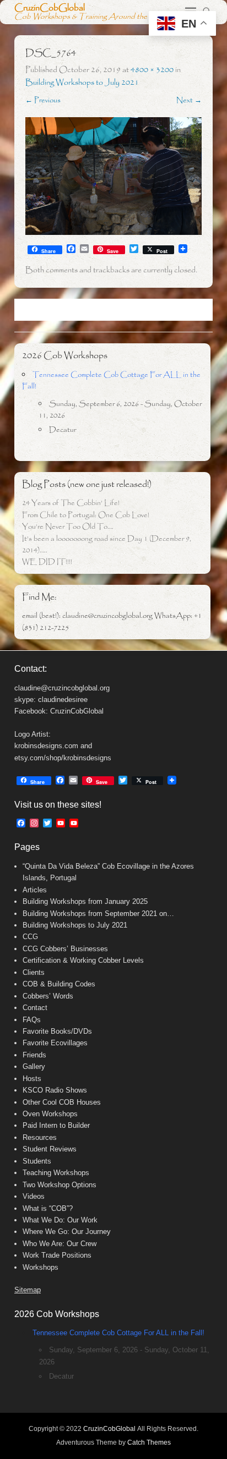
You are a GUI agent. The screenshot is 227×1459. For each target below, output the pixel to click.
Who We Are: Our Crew (59, 1243)
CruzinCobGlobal (49, 8)
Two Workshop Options (59, 1185)
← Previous (43, 100)
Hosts (32, 1078)
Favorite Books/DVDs (57, 1031)
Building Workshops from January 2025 (85, 901)
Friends (34, 1055)
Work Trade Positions (57, 1255)
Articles (35, 890)
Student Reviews (50, 1149)
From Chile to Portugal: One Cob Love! (85, 515)
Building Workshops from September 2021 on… (98, 913)
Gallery (34, 1066)
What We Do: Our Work (60, 1220)
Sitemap (27, 1290)
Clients (34, 972)
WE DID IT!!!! (47, 562)
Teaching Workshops (56, 1173)
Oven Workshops (50, 1114)
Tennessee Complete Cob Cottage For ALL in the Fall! (118, 1333)
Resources (40, 1137)
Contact (35, 1007)
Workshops (40, 1267)
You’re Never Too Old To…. (68, 527)
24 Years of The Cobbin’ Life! (71, 503)
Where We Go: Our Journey (67, 1231)
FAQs (32, 1020)
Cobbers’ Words (48, 996)
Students (37, 1161)
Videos (34, 1196)
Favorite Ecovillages (55, 1043)
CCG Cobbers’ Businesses (65, 949)
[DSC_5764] (113, 175)
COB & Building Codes (59, 984)
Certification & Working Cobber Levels (83, 960)
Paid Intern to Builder (56, 1125)
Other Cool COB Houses (62, 1102)
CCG (30, 937)
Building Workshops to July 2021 (82, 82)
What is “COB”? (48, 1208)
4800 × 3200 (152, 70)
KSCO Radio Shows (55, 1090)
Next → (189, 100)
